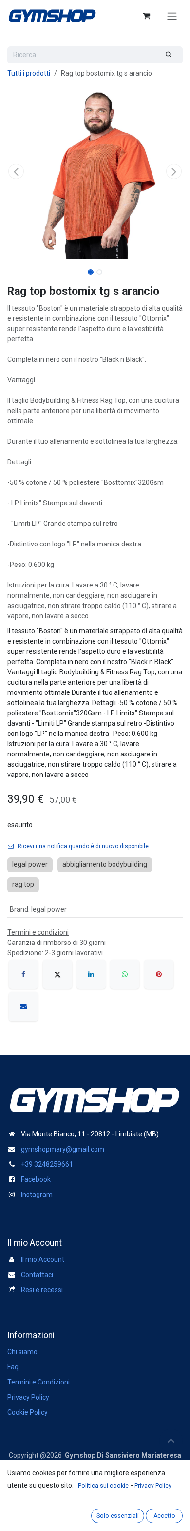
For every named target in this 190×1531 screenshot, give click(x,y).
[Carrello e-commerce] (146, 15)
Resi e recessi (42, 1290)
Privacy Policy (28, 1397)
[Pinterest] (158, 974)
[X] (57, 974)
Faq (13, 1367)
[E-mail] (23, 1006)
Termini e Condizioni (38, 1382)
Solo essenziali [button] (117, 1515)
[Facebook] (23, 974)
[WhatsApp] (124, 974)
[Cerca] (169, 54)
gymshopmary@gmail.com (62, 1149)
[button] (16, 171)
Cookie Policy (27, 1412)
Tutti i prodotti (28, 73)
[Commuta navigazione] (172, 16)
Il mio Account (42, 1259)
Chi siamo (22, 1352)
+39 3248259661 (47, 1164)
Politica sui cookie (103, 1485)
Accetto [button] (164, 1515)
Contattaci (37, 1275)
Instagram (37, 1194)
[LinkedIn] (91, 974)
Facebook (36, 1179)
